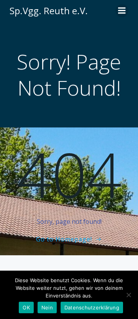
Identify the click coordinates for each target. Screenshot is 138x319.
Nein (47, 307)
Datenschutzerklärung (91, 307)
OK (26, 307)
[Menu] (121, 10)
